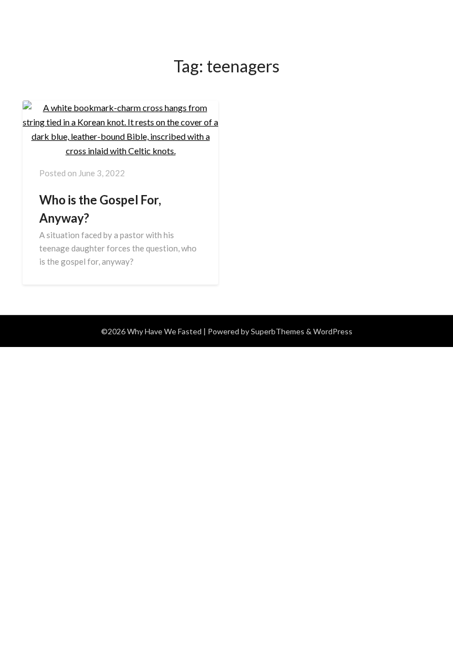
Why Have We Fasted (83, 13)
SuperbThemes (277, 331)
